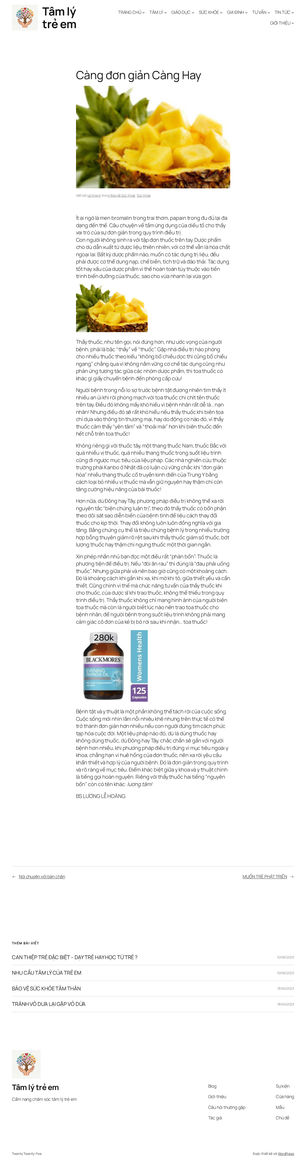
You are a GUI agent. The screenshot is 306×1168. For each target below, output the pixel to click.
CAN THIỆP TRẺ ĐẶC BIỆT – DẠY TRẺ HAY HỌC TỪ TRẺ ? (74, 957)
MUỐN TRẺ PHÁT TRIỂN (265, 876)
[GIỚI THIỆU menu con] (292, 23)
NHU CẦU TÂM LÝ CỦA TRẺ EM (46, 973)
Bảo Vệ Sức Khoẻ (122, 195)
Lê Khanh (94, 195)
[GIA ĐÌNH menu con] (246, 12)
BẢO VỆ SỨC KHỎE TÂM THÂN (46, 988)
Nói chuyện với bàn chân (42, 876)
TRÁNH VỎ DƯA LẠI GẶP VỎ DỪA (49, 1004)
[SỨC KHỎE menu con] (221, 12)
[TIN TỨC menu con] (292, 12)
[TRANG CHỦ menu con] (143, 12)
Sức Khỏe (144, 195)
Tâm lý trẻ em (59, 17)
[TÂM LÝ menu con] (165, 12)
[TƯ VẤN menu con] (269, 12)
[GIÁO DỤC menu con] (193, 12)
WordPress (286, 1153)
